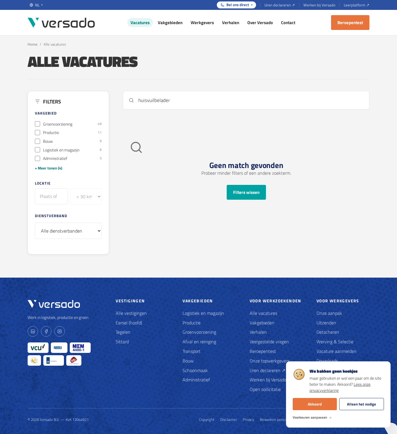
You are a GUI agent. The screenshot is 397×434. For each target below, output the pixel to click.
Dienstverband (51, 216)
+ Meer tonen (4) (48, 168)
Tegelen (123, 331)
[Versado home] (61, 23)
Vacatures (140, 22)
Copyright (206, 419)
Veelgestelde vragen (269, 341)
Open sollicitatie (265, 389)
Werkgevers (202, 22)
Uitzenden (326, 322)
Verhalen (230, 22)
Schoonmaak (195, 370)
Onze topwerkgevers (270, 360)
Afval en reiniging (199, 341)
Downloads (327, 360)
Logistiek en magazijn (203, 313)
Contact (288, 22)
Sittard (122, 341)
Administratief (196, 379)
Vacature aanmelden (336, 351)
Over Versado (260, 22)
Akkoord (315, 404)
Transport (192, 351)
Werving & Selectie (334, 341)
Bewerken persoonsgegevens (283, 419)
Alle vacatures (263, 313)
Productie (192, 322)
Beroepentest (350, 22)
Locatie (43, 183)
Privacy (248, 419)
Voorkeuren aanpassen (310, 417)
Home (32, 44)
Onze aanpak (329, 313)
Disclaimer (228, 419)
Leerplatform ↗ (356, 5)
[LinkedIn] (33, 331)
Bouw (188, 360)
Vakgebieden (170, 22)
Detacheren (327, 331)
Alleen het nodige (361, 404)
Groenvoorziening (199, 331)
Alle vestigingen (131, 313)
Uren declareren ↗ (279, 5)
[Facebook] (46, 331)
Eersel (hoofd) (129, 322)
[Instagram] (59, 331)
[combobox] (51, 196)
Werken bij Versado (319, 5)
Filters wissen (246, 192)
